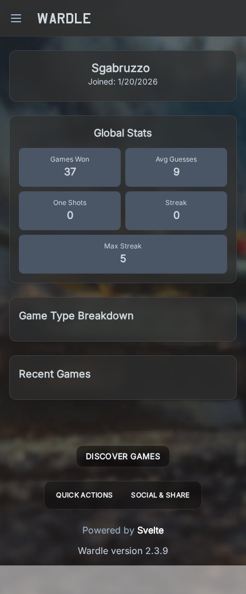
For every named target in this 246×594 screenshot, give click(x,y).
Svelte (150, 530)
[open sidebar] (16, 18)
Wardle (64, 18)
